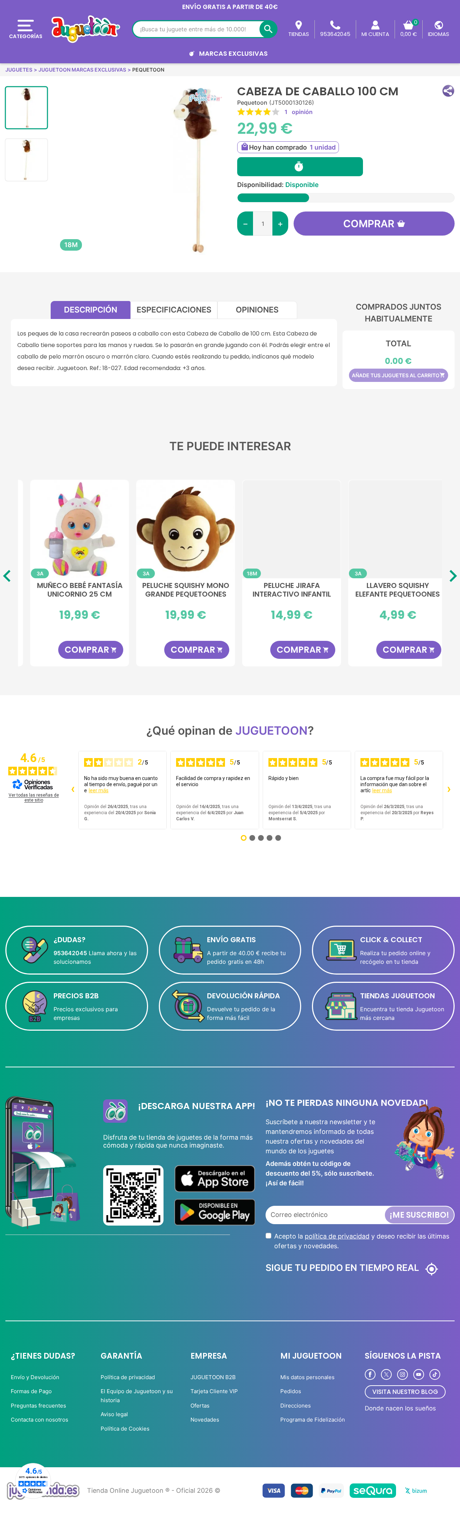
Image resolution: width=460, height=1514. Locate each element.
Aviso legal (114, 1414)
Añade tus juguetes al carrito (398, 375)
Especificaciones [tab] (174, 309)
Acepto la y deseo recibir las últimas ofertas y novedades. (361, 1241)
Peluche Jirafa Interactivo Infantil (71, 590)
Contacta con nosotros (39, 1419)
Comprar (368, 224)
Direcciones (295, 1405)
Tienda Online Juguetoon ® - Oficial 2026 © (153, 1490)
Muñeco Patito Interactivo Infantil (389, 590)
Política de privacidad (128, 1377)
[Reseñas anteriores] (73, 790)
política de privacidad (337, 1236)
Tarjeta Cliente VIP (214, 1391)
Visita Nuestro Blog (405, 1391)
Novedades (204, 1419)
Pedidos (290, 1391)
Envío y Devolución (35, 1377)
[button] (448, 91)
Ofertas (200, 1405)
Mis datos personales (307, 1377)
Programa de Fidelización (312, 1419)
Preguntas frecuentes (38, 1405)
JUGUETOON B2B (213, 1377)
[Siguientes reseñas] (449, 790)
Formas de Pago (31, 1391)
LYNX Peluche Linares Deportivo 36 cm (283, 590)
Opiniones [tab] (257, 309)
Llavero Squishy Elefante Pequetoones (177, 590)
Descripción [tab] (90, 309)
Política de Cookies (125, 1428)
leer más (99, 790)
